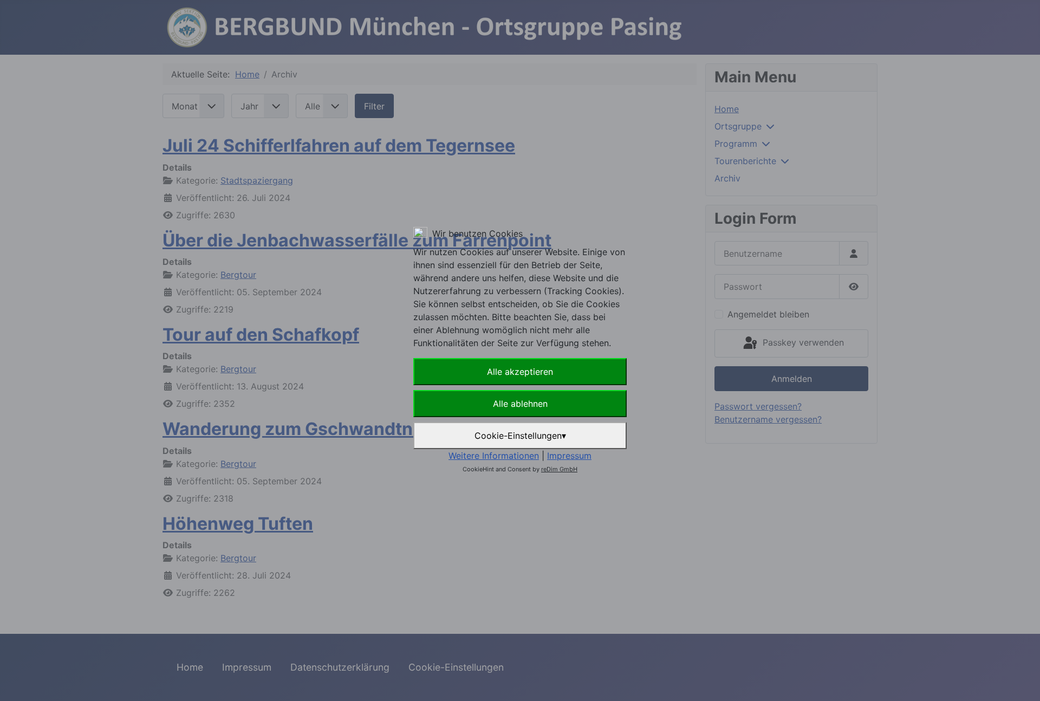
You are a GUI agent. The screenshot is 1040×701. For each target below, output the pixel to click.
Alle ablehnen (520, 403)
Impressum (569, 455)
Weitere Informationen (493, 455)
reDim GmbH (559, 469)
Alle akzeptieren (520, 371)
